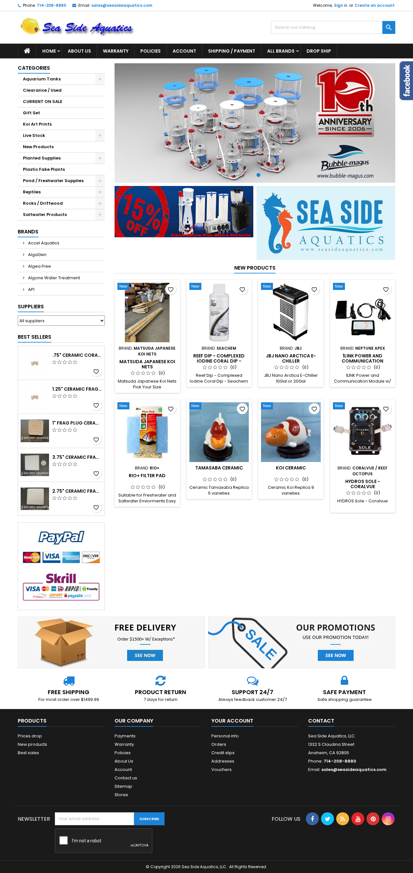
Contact (321, 720)
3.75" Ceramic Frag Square (77, 457)
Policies (150, 51)
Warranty (115, 51)
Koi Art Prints (37, 124)
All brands (281, 51)
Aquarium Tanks (42, 79)
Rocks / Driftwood (43, 203)
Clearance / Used (42, 90)
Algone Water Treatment (53, 278)
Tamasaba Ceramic (219, 468)
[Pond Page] (326, 223)
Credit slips (223, 753)
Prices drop (30, 736)
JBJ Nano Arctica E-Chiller (291, 358)
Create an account (375, 5)
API (31, 289)
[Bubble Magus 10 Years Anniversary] (255, 123)
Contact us (126, 778)
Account (184, 51)
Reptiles (32, 192)
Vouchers (221, 769)
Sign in (341, 5)
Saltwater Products (45, 214)
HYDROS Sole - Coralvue (362, 484)
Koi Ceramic (291, 468)
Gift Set (31, 113)
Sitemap (123, 786)
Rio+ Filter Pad (147, 475)
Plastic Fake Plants (44, 169)
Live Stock (34, 135)
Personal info (225, 736)
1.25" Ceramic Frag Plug (77, 389)
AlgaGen (36, 255)
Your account (232, 720)
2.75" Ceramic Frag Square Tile (77, 491)
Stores (121, 795)
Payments (125, 736)
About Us (79, 51)
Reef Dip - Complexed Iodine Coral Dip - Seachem (219, 361)
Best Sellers (34, 337)
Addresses (222, 761)
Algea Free (39, 266)
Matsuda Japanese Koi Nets (147, 364)
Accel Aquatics (43, 243)
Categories (34, 68)
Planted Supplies (42, 158)
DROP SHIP (319, 51)
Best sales (28, 753)
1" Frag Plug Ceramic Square (77, 423)
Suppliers (31, 306)
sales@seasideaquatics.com (121, 5)
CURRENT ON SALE (42, 101)
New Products (38, 147)
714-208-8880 (51, 5)
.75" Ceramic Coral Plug (77, 355)
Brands (28, 231)
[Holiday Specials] (184, 211)
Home (49, 51)
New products (255, 268)
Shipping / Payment (231, 51)
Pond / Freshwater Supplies (53, 181)
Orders (218, 744)
